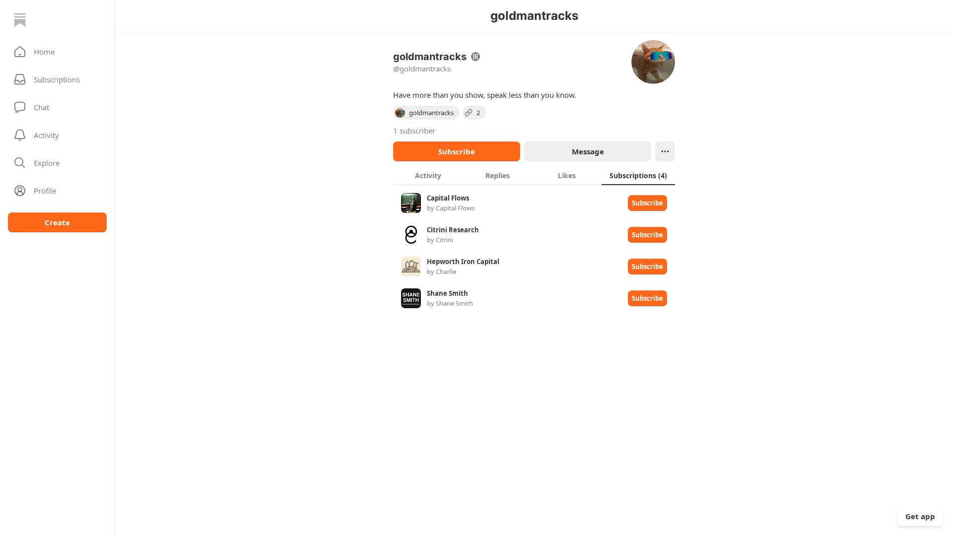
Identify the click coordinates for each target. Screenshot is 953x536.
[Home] (20, 20)
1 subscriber (414, 130)
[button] (57, 52)
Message (588, 151)
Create (57, 222)
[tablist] (534, 175)
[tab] (428, 175)
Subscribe (456, 151)
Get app (920, 516)
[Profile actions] (665, 151)
